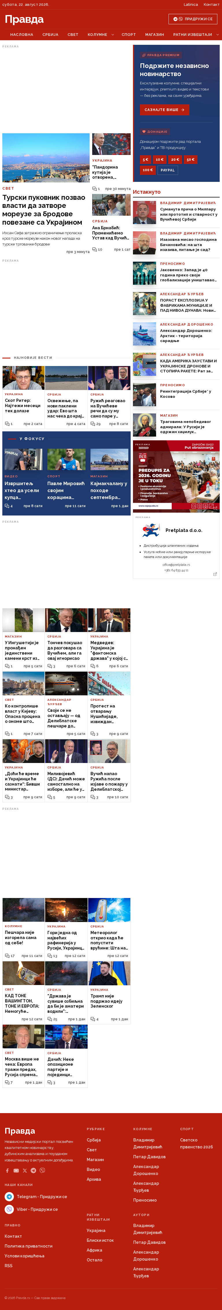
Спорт (129, 34)
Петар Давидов (149, 1156)
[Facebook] (7, 1170)
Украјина (96, 1230)
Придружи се (198, 19)
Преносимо (145, 1200)
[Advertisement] (66, 90)
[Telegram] (33, 1170)
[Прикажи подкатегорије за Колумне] (112, 35)
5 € (145, 160)
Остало (94, 1260)
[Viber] (42, 1170)
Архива (94, 1179)
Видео (93, 1169)
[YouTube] (16, 1171)
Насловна (21, 34)
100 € (148, 170)
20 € (175, 160)
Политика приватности (28, 1246)
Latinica (191, 4)
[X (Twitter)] (25, 1170)
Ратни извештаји (192, 34)
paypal (168, 170)
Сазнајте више (161, 110)
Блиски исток (100, 1240)
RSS (8, 1265)
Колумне (97, 34)
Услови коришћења (25, 1256)
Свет (73, 34)
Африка (94, 1250)
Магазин (154, 34)
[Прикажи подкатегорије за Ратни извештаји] (217, 35)
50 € (191, 160)
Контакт (212, 4)
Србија (50, 34)
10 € (160, 160)
